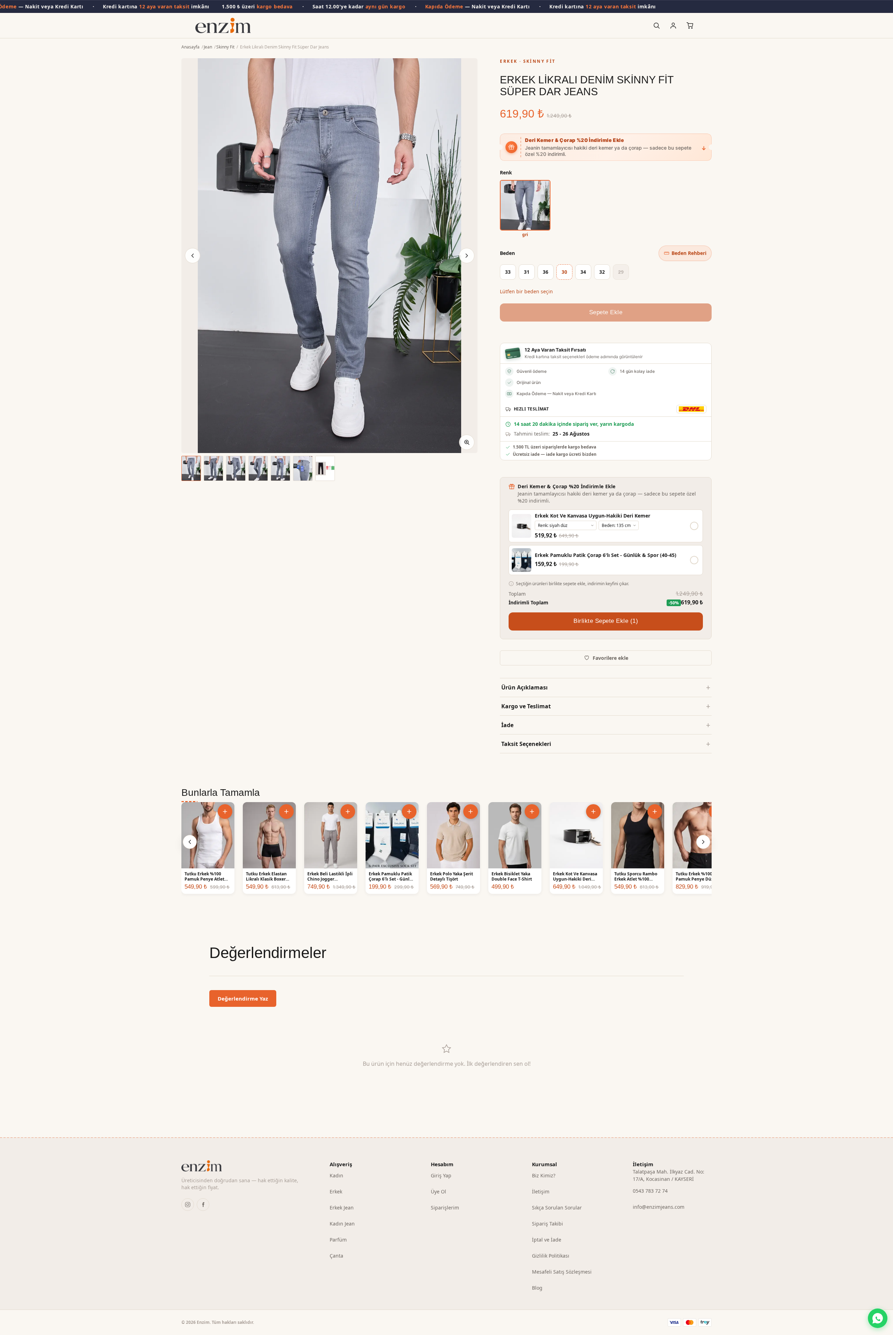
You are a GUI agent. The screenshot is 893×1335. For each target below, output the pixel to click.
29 (621, 272)
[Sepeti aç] (690, 25)
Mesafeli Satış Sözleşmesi (562, 1271)
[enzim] (244, 1165)
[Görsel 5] (280, 468)
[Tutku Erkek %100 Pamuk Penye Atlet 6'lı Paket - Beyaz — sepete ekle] (225, 811)
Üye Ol (438, 1191)
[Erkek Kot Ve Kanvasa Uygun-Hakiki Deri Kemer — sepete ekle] (593, 811)
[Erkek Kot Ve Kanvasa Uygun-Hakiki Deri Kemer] (521, 526)
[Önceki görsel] (192, 255)
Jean (208, 47)
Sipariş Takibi (547, 1223)
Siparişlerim (445, 1207)
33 (508, 272)
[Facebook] (203, 1204)
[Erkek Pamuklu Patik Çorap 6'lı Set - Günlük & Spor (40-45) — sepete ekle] (409, 811)
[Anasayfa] (223, 25)
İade (507, 725)
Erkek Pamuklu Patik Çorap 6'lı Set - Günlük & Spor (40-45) (605, 555)
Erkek (336, 1191)
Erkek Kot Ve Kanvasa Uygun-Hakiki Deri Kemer (592, 516)
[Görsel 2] (213, 468)
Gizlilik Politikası (550, 1255)
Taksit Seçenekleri (526, 744)
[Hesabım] (673, 25)
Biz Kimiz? (543, 1175)
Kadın (336, 1175)
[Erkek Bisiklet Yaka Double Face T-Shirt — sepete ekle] (532, 811)
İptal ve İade (546, 1239)
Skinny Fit (225, 47)
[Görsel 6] (303, 468)
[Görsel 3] (236, 468)
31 (527, 272)
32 (602, 272)
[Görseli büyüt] (466, 442)
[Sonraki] (703, 842)
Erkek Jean (342, 1207)
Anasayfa (190, 47)
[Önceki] (190, 842)
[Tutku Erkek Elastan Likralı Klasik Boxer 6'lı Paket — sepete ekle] (286, 811)
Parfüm (338, 1239)
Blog (537, 1287)
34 (583, 272)
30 (564, 272)
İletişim (540, 1191)
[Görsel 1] (191, 468)
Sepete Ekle (606, 312)
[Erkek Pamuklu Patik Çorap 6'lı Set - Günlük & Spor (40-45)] (521, 560)
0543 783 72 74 (650, 1190)
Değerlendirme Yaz (243, 998)
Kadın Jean (342, 1223)
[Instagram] (187, 1204)
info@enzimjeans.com (658, 1207)
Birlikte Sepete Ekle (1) (605, 621)
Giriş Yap (441, 1175)
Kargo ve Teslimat (526, 706)
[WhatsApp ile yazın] (877, 1318)
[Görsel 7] (325, 468)
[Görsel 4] (258, 468)
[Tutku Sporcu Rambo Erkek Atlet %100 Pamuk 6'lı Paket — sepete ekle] (654, 811)
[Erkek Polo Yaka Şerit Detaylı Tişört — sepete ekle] (470, 811)
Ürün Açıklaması (524, 687)
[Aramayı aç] (656, 25)
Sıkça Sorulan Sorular (557, 1207)
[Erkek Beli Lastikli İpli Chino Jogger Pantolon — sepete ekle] (347, 811)
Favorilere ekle (610, 658)
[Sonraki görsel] (466, 255)
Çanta (336, 1255)
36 (545, 272)
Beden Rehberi (688, 253)
